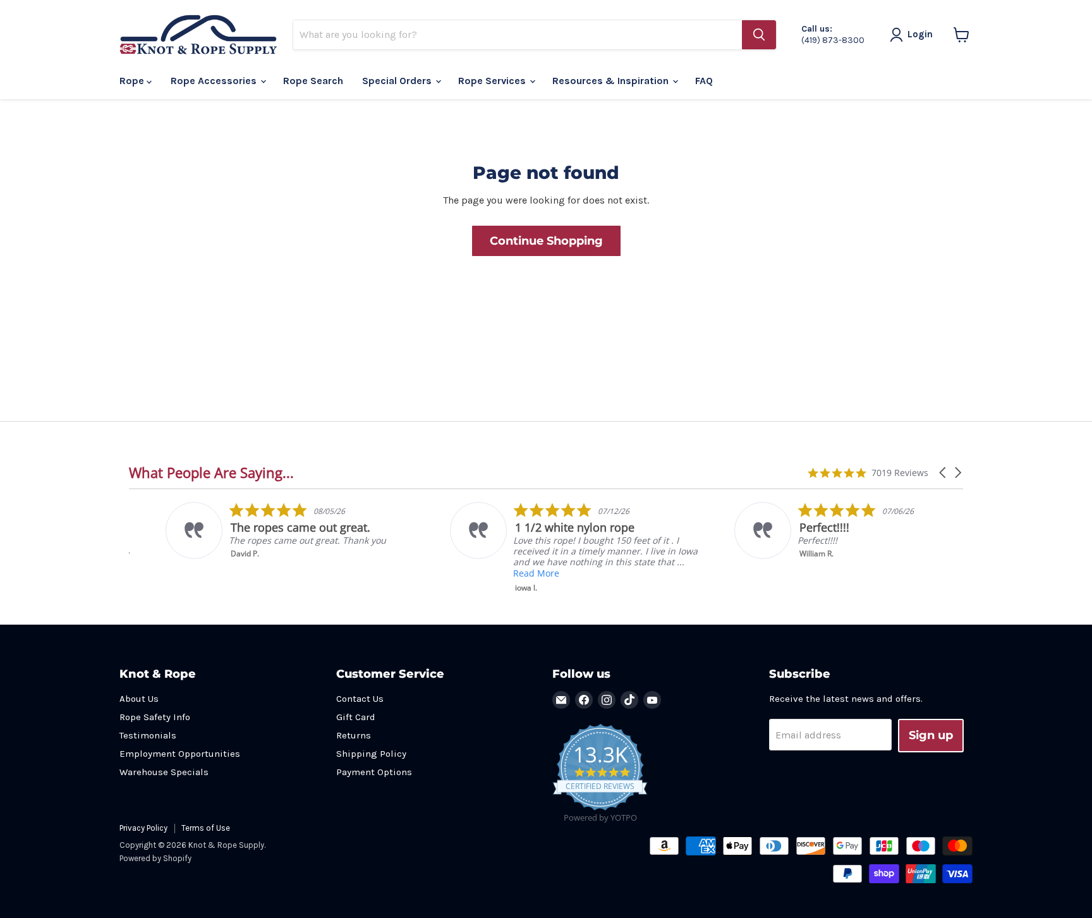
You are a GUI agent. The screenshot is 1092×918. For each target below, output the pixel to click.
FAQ (704, 81)
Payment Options (374, 772)
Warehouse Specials (164, 772)
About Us (139, 698)
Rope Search (313, 81)
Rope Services (493, 81)
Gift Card (355, 717)
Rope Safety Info (154, 717)
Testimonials (147, 735)
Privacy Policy (143, 828)
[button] (943, 472)
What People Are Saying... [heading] (211, 472)
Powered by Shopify (155, 858)
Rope (133, 81)
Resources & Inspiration (611, 81)
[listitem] (256, 530)
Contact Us (360, 698)
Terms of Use (205, 828)
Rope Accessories (215, 81)
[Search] (759, 34)
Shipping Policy (371, 753)
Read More (499, 573)
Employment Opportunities (179, 753)
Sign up (931, 735)
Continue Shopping (546, 241)
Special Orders (398, 81)
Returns (353, 735)
